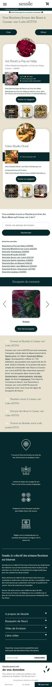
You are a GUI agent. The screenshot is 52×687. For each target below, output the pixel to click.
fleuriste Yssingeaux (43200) (15, 251)
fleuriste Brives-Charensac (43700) (18, 269)
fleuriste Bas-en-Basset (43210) (17, 263)
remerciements (25, 376)
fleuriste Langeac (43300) (14, 272)
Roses (26, 321)
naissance (25, 379)
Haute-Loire (10, 356)
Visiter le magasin (26, 99)
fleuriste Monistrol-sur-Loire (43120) (19, 249)
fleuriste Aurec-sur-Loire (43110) (18, 257)
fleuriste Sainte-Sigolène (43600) (17, 260)
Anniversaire (11, 376)
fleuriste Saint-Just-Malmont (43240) (19, 266)
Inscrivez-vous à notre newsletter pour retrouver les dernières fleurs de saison (22, 649)
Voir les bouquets (26, 329)
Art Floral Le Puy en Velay (21, 61)
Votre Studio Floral (16, 146)
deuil (7, 379)
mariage (38, 376)
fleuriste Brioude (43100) (14, 254)
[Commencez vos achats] (48, 4)
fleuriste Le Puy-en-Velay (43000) (17, 246)
